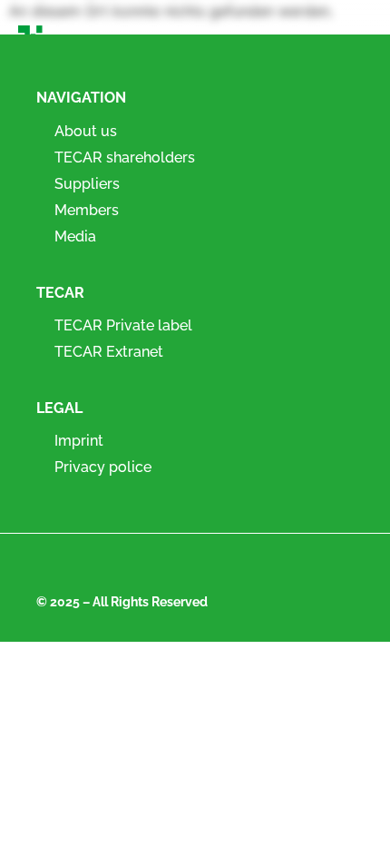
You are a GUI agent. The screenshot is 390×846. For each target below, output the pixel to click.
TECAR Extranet (108, 351)
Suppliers (87, 183)
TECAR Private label (123, 325)
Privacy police (102, 467)
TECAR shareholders (124, 157)
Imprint (78, 440)
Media (75, 236)
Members (86, 210)
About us (85, 131)
